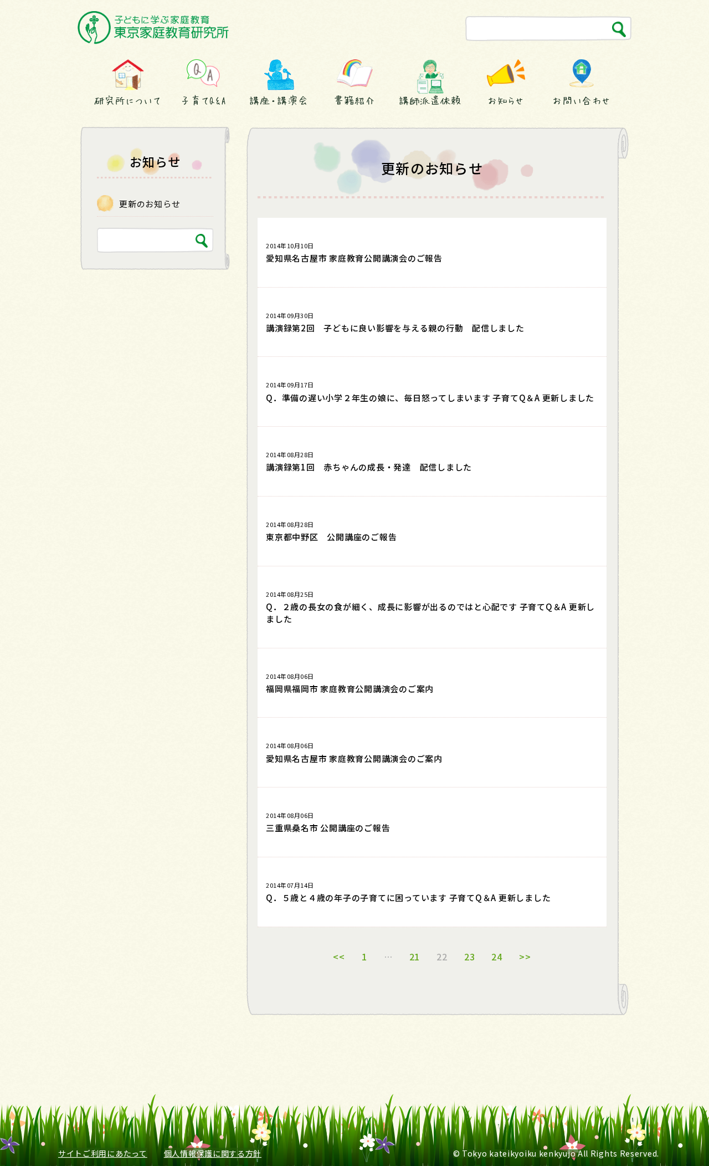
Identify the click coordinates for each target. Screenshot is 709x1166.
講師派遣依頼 (430, 100)
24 (496, 956)
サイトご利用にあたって (102, 1153)
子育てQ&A (203, 100)
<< (339, 956)
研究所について (127, 100)
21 (414, 956)
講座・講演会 (278, 100)
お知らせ (505, 100)
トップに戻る (674, 1136)
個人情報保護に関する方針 (212, 1153)
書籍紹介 (354, 100)
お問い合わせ (581, 100)
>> (525, 956)
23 (469, 956)
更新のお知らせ (149, 203)
